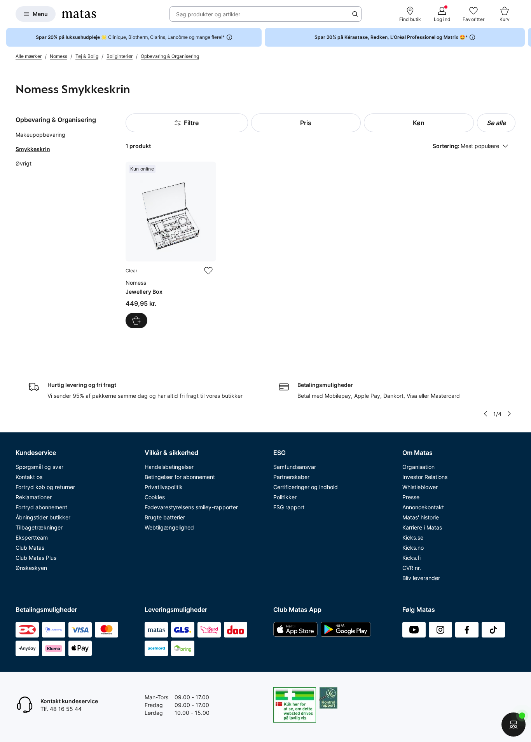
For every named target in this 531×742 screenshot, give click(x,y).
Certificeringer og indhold (305, 487)
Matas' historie (420, 517)
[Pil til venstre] (485, 414)
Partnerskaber (291, 477)
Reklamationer (34, 497)
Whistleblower (420, 487)
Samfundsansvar (294, 466)
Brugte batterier (165, 517)
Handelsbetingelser (169, 466)
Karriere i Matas (422, 527)
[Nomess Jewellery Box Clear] (171, 245)
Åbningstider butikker (43, 517)
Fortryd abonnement (41, 507)
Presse (410, 497)
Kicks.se (412, 537)
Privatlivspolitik (164, 487)
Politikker (285, 497)
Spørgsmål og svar (39, 466)
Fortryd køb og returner (45, 487)
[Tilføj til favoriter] (208, 271)
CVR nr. (411, 567)
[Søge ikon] (355, 14)
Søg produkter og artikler (208, 14)
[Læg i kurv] (136, 320)
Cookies (155, 497)
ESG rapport (288, 507)
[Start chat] (513, 724)
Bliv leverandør (421, 578)
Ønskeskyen (31, 567)
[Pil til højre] (525, 37)
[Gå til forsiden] (79, 14)
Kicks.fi (411, 557)
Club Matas (30, 547)
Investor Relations (424, 477)
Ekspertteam (32, 537)
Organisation (418, 466)
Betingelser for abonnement (180, 477)
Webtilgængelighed (169, 527)
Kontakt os (29, 477)
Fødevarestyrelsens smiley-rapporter (191, 507)
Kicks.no (413, 547)
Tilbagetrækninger (39, 527)
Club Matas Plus (36, 557)
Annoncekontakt (423, 507)
